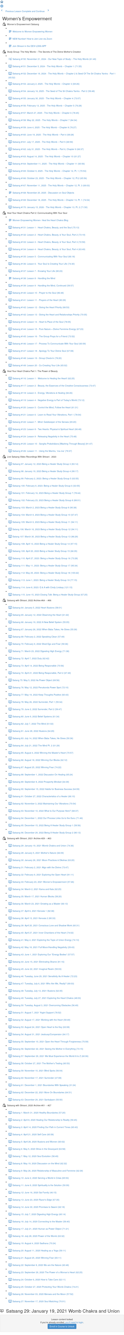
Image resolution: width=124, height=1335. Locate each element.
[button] (2, 2)
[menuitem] (2, 6)
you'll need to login (74, 1322)
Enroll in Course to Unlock (62, 1326)
